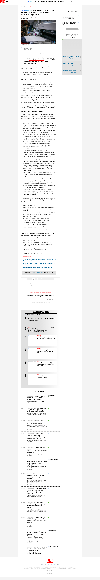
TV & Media (49, 3)
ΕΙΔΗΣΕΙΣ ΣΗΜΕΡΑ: (27, 256)
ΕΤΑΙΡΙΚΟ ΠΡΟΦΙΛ (62, 567)
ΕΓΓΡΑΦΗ (51, 299)
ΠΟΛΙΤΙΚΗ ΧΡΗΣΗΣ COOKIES (60, 568)
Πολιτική (32, 3)
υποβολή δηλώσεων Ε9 (36, 60)
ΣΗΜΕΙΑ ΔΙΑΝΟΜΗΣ (72, 568)
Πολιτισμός (43, 3)
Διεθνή (27, 3)
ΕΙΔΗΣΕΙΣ (26, 6)
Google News (39, 272)
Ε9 (35, 279)
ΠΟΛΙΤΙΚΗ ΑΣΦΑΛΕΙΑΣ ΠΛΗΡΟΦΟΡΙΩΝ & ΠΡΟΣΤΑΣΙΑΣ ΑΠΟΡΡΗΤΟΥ (38, 568)
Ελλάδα (23, 3)
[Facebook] (52, 42)
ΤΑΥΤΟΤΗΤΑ (29, 567)
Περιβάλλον (68, 3)
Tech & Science (55, 3)
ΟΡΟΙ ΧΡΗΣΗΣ (32, 302)
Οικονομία (37, 3)
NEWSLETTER (45, 567)
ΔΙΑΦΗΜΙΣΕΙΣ (53, 567)
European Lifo (75, 3)
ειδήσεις (24, 274)
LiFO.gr (32, 272)
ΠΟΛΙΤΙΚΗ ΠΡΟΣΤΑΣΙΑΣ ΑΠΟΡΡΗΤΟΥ (43, 302)
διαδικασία (44, 279)
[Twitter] (54, 42)
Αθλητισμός (62, 3)
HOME (22, 6)
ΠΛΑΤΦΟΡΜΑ (51, 279)
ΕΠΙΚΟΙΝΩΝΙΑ (37, 567)
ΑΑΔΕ (39, 279)
